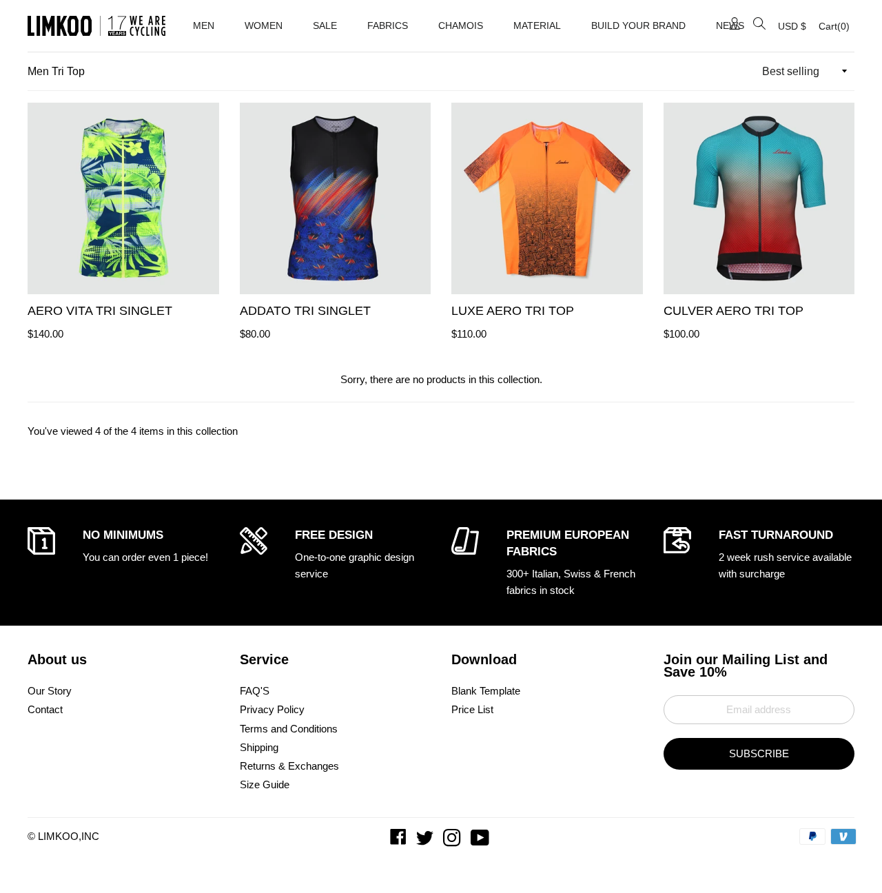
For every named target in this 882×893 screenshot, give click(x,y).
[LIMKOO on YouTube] (481, 841)
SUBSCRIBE (759, 753)
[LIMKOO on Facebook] (399, 841)
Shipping (259, 747)
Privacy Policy (272, 709)
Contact (45, 709)
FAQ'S (254, 691)
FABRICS (387, 25)
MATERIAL (537, 25)
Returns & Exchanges (289, 766)
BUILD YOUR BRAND (638, 25)
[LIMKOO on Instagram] (453, 841)
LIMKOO (58, 836)
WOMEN (264, 25)
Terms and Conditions (289, 729)
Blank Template (485, 691)
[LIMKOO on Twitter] (426, 841)
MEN (203, 25)
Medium (52, 279)
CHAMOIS (460, 25)
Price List (472, 709)
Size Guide (264, 784)
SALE (325, 25)
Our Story (50, 691)
